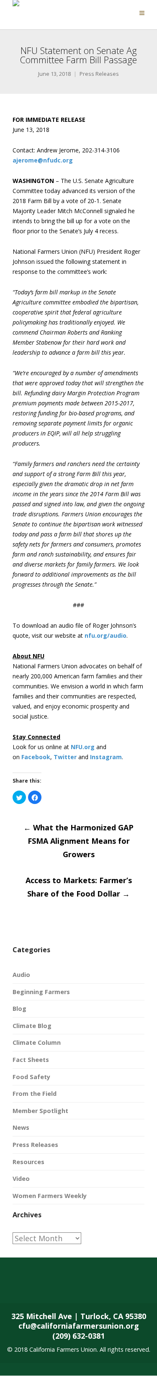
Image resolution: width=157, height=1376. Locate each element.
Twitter (65, 757)
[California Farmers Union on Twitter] (48, 1286)
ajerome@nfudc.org (43, 160)
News (21, 1127)
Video (21, 1179)
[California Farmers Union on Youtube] (115, 1286)
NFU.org (83, 747)
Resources (28, 1162)
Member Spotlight (40, 1111)
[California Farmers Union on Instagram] (82, 1286)
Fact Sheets (31, 1060)
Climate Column (37, 1042)
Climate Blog (32, 1026)
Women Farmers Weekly (50, 1196)
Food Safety (31, 1077)
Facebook (35, 757)
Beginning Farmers (41, 992)
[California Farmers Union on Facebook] (15, 1286)
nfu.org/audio (105, 635)
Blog (19, 1009)
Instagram (106, 757)
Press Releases (99, 74)
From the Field (35, 1094)
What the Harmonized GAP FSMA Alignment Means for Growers (78, 840)
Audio (21, 975)
